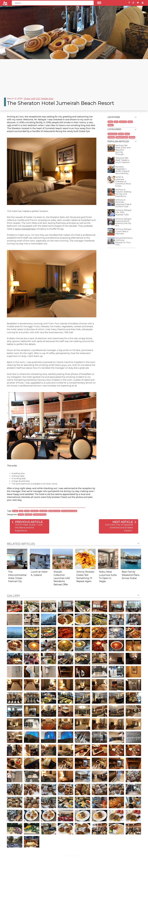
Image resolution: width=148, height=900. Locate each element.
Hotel (27, 511)
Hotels (20, 514)
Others (110, 125)
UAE (33, 98)
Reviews (28, 514)
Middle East (47, 98)
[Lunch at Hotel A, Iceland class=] (40, 559)
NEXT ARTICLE (123, 522)
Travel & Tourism (40, 514)
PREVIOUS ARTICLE (29, 522)
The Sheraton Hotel (69, 511)
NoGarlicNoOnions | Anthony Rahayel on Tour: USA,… (123, 241)
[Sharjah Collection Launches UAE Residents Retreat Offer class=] (62, 559)
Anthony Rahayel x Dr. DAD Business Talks (123, 212)
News (127, 134)
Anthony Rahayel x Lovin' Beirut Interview (123, 231)
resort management (25, 229)
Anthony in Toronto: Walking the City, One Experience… (123, 193)
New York (123, 122)
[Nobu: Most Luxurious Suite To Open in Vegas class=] (108, 559)
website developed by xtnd (74, 856)
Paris (116, 122)
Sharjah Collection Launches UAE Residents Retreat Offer (62, 578)
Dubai (27, 98)
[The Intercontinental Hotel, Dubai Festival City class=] (17, 559)
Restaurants (112, 134)
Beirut (110, 122)
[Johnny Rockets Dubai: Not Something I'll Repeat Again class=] (85, 559)
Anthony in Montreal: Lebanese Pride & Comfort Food (123, 203)
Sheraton (34, 511)
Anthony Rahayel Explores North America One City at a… (123, 222)
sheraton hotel (54, 511)
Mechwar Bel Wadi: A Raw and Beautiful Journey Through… (123, 149)
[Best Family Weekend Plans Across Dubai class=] (131, 559)
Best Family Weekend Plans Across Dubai (130, 575)
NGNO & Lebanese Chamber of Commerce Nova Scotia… (123, 181)
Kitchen (131, 137)
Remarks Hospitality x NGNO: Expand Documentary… (122, 170)
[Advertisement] (74, 76)
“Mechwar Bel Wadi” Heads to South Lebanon (122, 160)
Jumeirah (43, 511)
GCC (38, 98)
